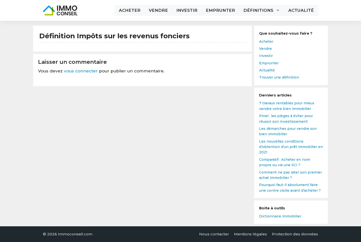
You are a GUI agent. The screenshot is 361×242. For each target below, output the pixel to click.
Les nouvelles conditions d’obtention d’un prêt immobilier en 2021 (291, 147)
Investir (186, 10)
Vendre (158, 10)
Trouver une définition (279, 77)
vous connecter (81, 70)
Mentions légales (250, 234)
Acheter (129, 10)
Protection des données (295, 234)
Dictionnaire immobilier (280, 216)
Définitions (258, 10)
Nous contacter (214, 234)
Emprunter (220, 10)
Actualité (301, 10)
